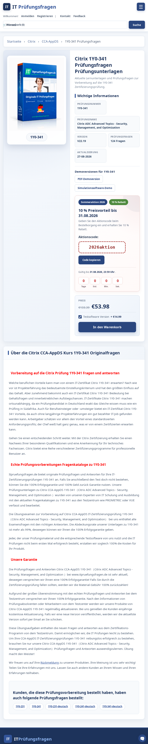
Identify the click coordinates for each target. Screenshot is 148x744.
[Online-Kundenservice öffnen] (142, 738)
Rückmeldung (49, 662)
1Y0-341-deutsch (112, 706)
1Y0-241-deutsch (85, 706)
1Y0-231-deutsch (58, 706)
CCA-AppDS (50, 41)
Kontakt (65, 16)
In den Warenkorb (107, 327)
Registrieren (45, 16)
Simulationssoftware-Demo (95, 188)
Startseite (14, 41)
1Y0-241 (36, 706)
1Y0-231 (20, 706)
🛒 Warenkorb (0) (13, 24)
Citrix (32, 41)
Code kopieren (91, 260)
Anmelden (28, 16)
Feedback (79, 16)
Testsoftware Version (96, 316)
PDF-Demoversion (89, 179)
